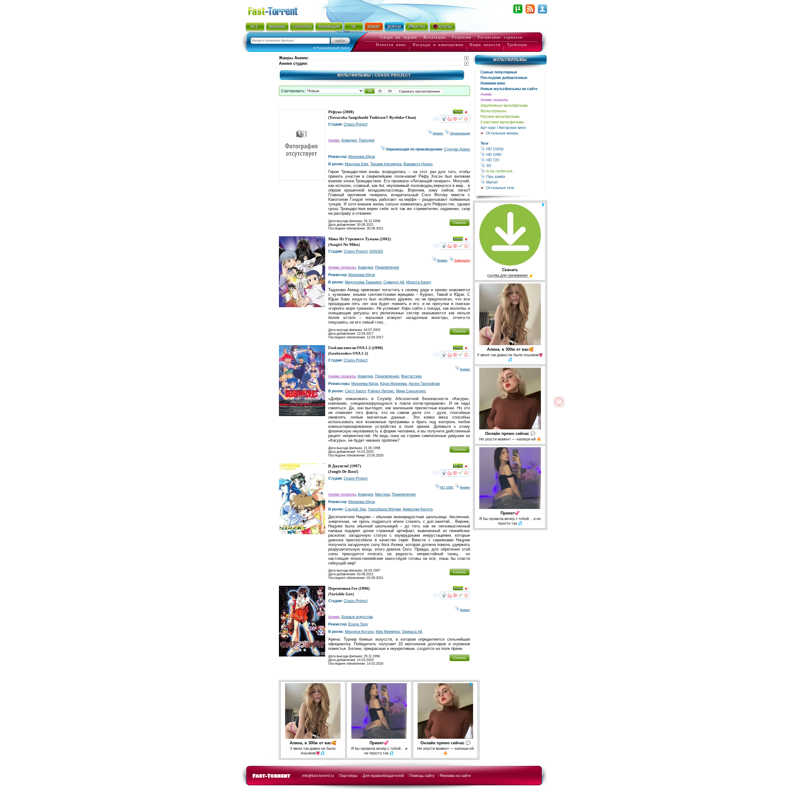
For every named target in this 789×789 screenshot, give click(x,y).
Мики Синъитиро (411, 391)
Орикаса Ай (412, 632)
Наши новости (485, 45)
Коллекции (434, 37)
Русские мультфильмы (500, 116)
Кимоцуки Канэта (418, 509)
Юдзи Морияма (393, 384)
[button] (369, 91)
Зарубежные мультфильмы (504, 105)
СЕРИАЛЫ (302, 27)
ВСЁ (255, 27)
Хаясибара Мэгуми (384, 509)
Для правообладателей (383, 776)
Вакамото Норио (418, 164)
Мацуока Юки (356, 164)
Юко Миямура (388, 632)
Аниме (486, 94)
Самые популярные (498, 72)
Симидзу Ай (393, 282)
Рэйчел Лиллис (381, 391)
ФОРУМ (394, 27)
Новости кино (391, 45)
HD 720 (515, 160)
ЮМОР (374, 27)
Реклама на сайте (455, 776)
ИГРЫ (420, 27)
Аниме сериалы (494, 100)
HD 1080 (515, 154)
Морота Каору (418, 282)
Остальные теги (500, 188)
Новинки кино (492, 83)
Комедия (349, 140)
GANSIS (376, 251)
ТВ (353, 27)
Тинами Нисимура (386, 164)
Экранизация (460, 133)
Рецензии (461, 37)
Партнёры (348, 776)
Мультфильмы (510, 60)
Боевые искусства (357, 617)
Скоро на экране (398, 37)
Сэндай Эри (355, 509)
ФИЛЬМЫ (277, 27)
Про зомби (515, 176)
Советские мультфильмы (502, 122)
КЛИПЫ (445, 27)
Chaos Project (355, 124)
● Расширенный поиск (331, 47)
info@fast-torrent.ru (318, 776)
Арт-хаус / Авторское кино (503, 128)
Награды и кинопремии (438, 45)
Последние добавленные (503, 78)
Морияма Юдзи (361, 157)
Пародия (366, 140)
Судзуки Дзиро (457, 149)
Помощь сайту (422, 776)
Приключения (387, 267)
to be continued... (515, 171)
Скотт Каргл (355, 391)
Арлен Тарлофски (424, 384)
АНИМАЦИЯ (329, 27)
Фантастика (411, 376)
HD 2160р (515, 149)
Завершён (462, 260)
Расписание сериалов (500, 37)
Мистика (382, 494)
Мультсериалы (493, 111)
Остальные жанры (502, 133)
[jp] (466, 113)
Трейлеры (517, 45)
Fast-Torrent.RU (278, 10)
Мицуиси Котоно (359, 632)
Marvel (515, 182)
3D (515, 165)
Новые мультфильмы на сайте (509, 89)
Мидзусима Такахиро (363, 282)
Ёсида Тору (358, 624)
